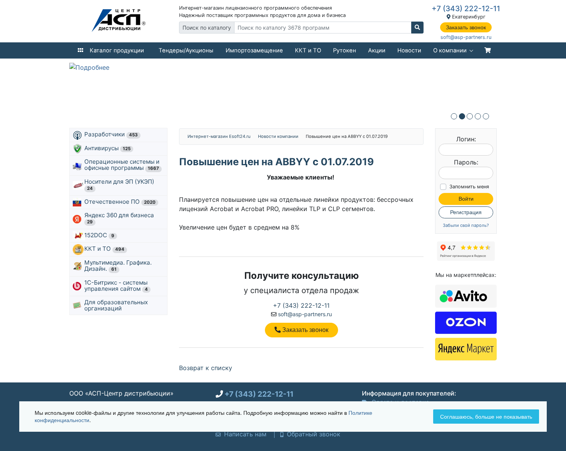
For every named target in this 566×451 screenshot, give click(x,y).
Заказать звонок (466, 27)
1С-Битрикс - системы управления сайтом (116, 285)
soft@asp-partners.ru (465, 37)
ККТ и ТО (308, 50)
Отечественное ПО (120, 201)
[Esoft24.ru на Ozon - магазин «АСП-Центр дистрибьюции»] (466, 322)
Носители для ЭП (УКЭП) (120, 184)
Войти (466, 199)
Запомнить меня (469, 186)
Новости (409, 50)
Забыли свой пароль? (466, 225)
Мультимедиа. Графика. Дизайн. (118, 265)
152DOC (99, 235)
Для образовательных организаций (116, 305)
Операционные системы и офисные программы (121, 164)
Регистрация (466, 212)
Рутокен (344, 50)
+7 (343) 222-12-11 (466, 8)
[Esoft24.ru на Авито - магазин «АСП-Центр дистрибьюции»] (466, 295)
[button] (454, 116)
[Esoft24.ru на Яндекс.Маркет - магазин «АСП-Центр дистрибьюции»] (466, 348)
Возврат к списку (205, 368)
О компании (450, 50)
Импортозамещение (254, 50)
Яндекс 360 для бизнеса (120, 218)
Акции (376, 50)
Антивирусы (107, 148)
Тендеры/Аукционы (186, 50)
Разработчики (111, 134)
